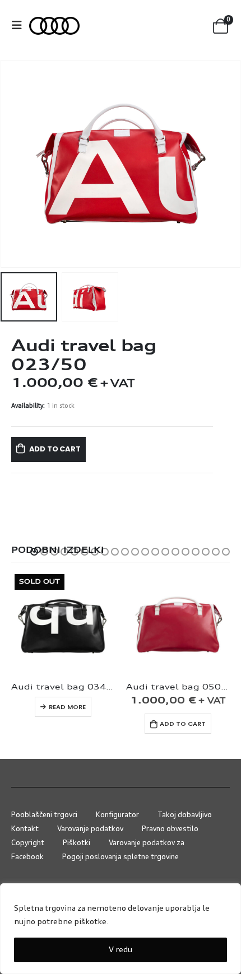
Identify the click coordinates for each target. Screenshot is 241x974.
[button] (34, 551)
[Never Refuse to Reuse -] (54, 26)
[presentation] (14, 164)
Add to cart (55, 449)
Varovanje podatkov (90, 829)
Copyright (27, 843)
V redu (120, 950)
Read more (67, 706)
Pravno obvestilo (170, 829)
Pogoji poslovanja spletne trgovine (120, 857)
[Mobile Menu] (20, 26)
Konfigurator (117, 815)
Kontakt (25, 829)
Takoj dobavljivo (184, 815)
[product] (178, 622)
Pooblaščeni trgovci (44, 815)
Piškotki (76, 843)
